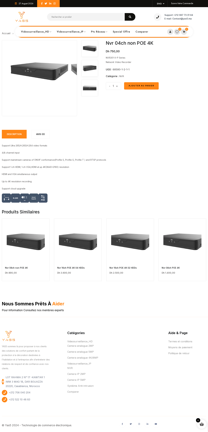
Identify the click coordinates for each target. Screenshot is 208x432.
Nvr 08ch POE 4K (171, 267)
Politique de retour (179, 353)
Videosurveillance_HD (35, 31)
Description (14, 134)
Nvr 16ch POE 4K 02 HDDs (123, 267)
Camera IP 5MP (76, 379)
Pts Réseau (98, 31)
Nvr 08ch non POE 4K (16, 267)
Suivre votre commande (182, 3)
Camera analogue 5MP (80, 351)
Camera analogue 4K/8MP (82, 357)
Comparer (142, 31)
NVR (121, 76)
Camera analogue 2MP (80, 345)
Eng (160, 3)
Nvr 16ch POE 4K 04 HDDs (71, 267)
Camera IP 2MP (76, 373)
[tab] (14, 134)
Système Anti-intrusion (80, 385)
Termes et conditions (180, 341)
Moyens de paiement (180, 347)
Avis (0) (40, 134)
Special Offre (121, 31)
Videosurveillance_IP (70, 31)
